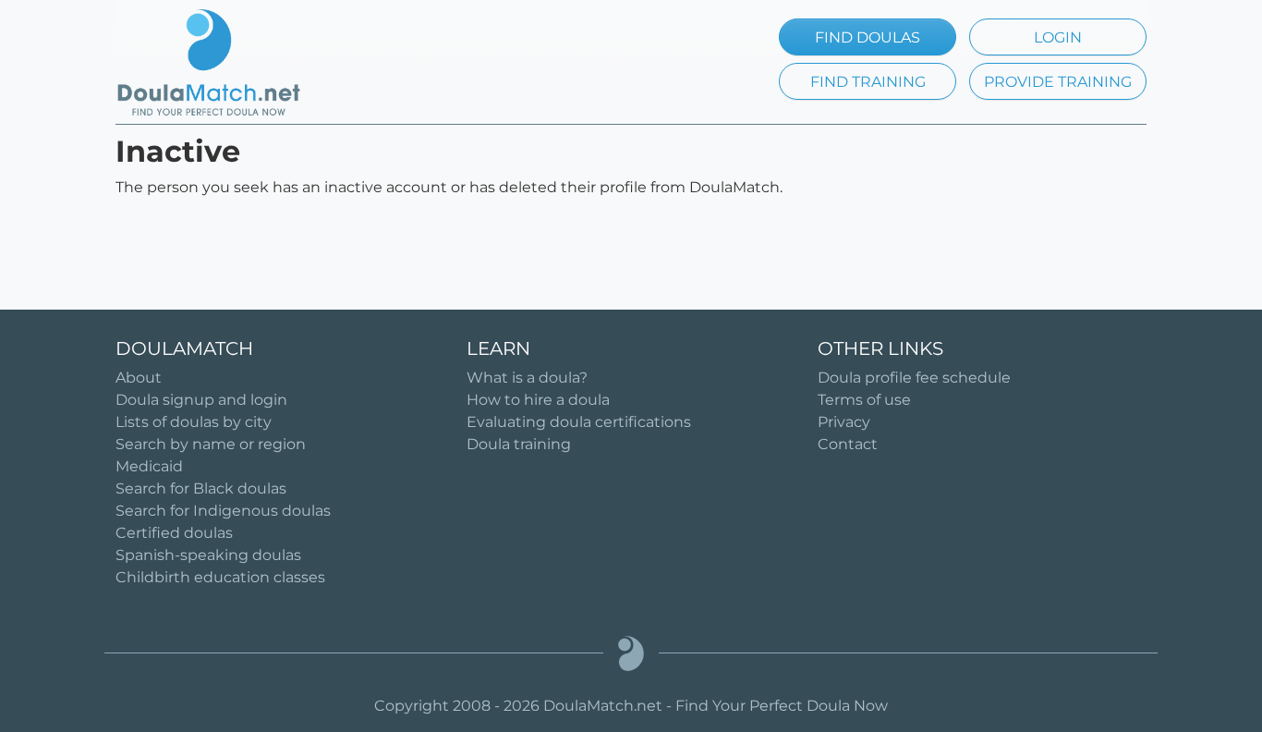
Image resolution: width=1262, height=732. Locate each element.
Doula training (519, 444)
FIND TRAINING (868, 82)
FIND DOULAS (867, 37)
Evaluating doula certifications (579, 422)
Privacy (844, 422)
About (138, 377)
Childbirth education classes (220, 577)
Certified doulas (174, 533)
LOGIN (1058, 37)
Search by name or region (210, 444)
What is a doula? (527, 377)
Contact (848, 444)
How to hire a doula (538, 400)
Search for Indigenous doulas (223, 510)
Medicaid (149, 466)
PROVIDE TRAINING (1058, 82)
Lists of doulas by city (193, 422)
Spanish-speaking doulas (208, 555)
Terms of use (864, 400)
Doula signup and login (201, 400)
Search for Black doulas (200, 488)
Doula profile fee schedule (914, 377)
